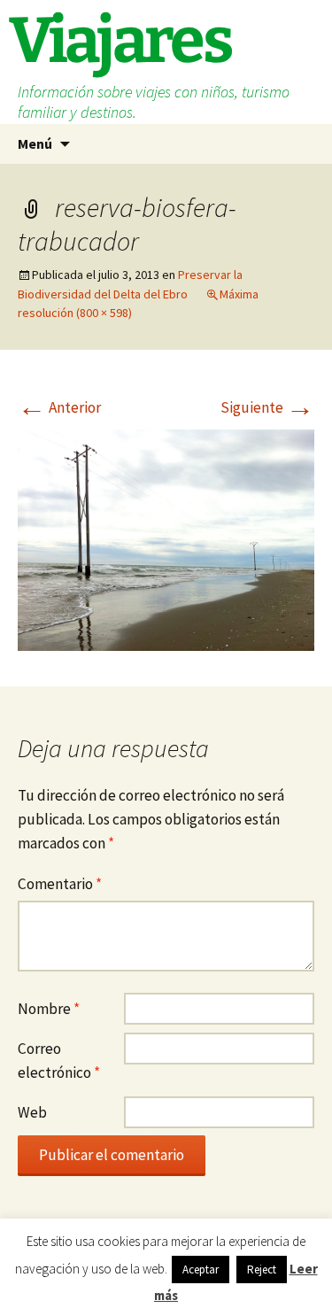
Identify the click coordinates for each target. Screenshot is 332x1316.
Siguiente (267, 407)
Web (32, 1112)
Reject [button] (261, 1269)
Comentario (60, 884)
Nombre (49, 1008)
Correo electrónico (59, 1060)
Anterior (59, 407)
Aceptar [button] (200, 1269)
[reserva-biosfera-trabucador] (166, 538)
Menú (35, 143)
